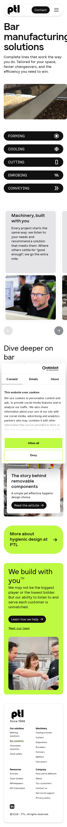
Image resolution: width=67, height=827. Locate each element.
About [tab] (55, 378)
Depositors (41, 742)
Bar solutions (17, 741)
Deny (33, 455)
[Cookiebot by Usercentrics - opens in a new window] (47, 368)
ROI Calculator (17, 788)
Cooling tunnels (44, 733)
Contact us (41, 788)
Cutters (40, 738)
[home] (14, 10)
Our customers (44, 783)
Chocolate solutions (15, 747)
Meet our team (19, 628)
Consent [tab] (12, 378)
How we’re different (46, 774)
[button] (55, 9)
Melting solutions (14, 734)
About (39, 779)
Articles (14, 774)
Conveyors (41, 762)
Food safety (16, 754)
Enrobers (40, 747)
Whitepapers (16, 783)
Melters (40, 757)
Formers (40, 752)
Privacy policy (43, 798)
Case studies (16, 779)
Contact (41, 10)
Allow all (33, 442)
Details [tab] (33, 378)
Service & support (45, 793)
